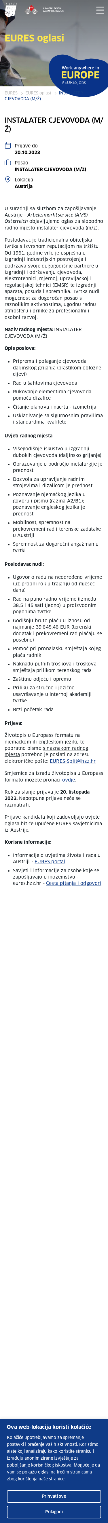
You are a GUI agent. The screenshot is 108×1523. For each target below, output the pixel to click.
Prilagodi (54, 1512)
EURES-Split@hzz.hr (73, 761)
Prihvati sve (54, 1496)
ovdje (68, 780)
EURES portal (50, 862)
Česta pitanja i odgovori (73, 883)
